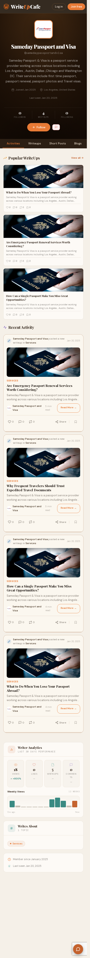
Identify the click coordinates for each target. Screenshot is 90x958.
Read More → (69, 407)
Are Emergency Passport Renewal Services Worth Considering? (39, 388)
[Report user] (56, 127)
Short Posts (57, 143)
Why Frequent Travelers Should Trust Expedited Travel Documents (35, 488)
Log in (59, 6)
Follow (41, 127)
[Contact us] (78, 949)
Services (12, 380)
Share (62, 421)
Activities (13, 143)
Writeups (34, 143)
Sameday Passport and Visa (27, 408)
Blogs (78, 143)
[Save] (75, 421)
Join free (76, 6)
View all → (77, 157)
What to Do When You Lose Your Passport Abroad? (38, 688)
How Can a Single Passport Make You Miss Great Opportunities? (39, 588)
